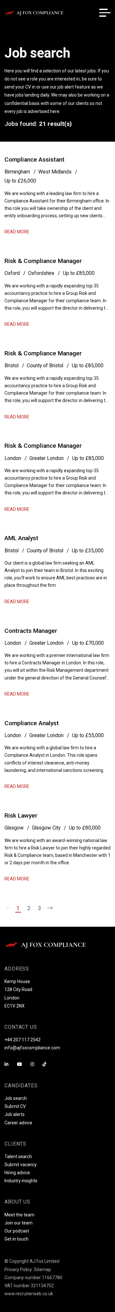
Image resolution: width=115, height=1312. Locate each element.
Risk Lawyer (20, 815)
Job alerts (14, 1114)
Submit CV (15, 1106)
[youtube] (19, 1065)
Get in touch (16, 1239)
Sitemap (42, 1269)
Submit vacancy (20, 1164)
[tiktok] (44, 1065)
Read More (16, 231)
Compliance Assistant (34, 159)
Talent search (18, 1156)
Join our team (18, 1222)
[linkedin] (6, 1065)
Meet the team (19, 1214)
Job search (15, 1098)
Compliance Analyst (31, 723)
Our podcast (16, 1230)
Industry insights (20, 1180)
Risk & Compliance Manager (43, 261)
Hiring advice (17, 1172)
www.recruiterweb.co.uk (28, 1293)
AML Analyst (21, 538)
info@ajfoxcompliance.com (32, 1047)
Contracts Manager (30, 630)
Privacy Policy (18, 1269)
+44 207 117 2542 (22, 1039)
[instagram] (32, 1065)
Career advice (18, 1122)
